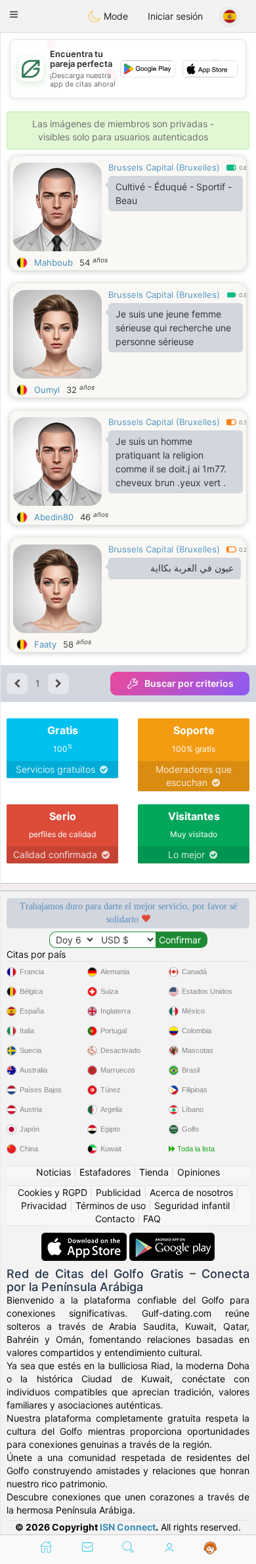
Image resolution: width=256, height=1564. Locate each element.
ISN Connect (128, 1527)
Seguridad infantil (192, 1205)
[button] (14, 14)
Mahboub (53, 262)
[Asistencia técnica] (210, 1548)
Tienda (154, 1172)
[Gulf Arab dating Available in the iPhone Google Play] (172, 1239)
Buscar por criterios (189, 683)
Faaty (45, 644)
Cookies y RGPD (52, 1192)
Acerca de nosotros (191, 1192)
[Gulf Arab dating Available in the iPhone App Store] (85, 1239)
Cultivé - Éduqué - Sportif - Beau (174, 193)
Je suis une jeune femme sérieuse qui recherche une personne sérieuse (173, 327)
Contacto (115, 1218)
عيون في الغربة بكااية (192, 568)
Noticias (53, 1172)
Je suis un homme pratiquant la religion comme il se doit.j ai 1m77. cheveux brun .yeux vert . (171, 462)
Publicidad (118, 1192)
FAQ (152, 1218)
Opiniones (198, 1172)
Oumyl (47, 389)
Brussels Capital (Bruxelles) (164, 167)
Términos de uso (110, 1205)
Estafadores (105, 1172)
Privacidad (44, 1205)
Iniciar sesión (175, 16)
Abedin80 (54, 517)
